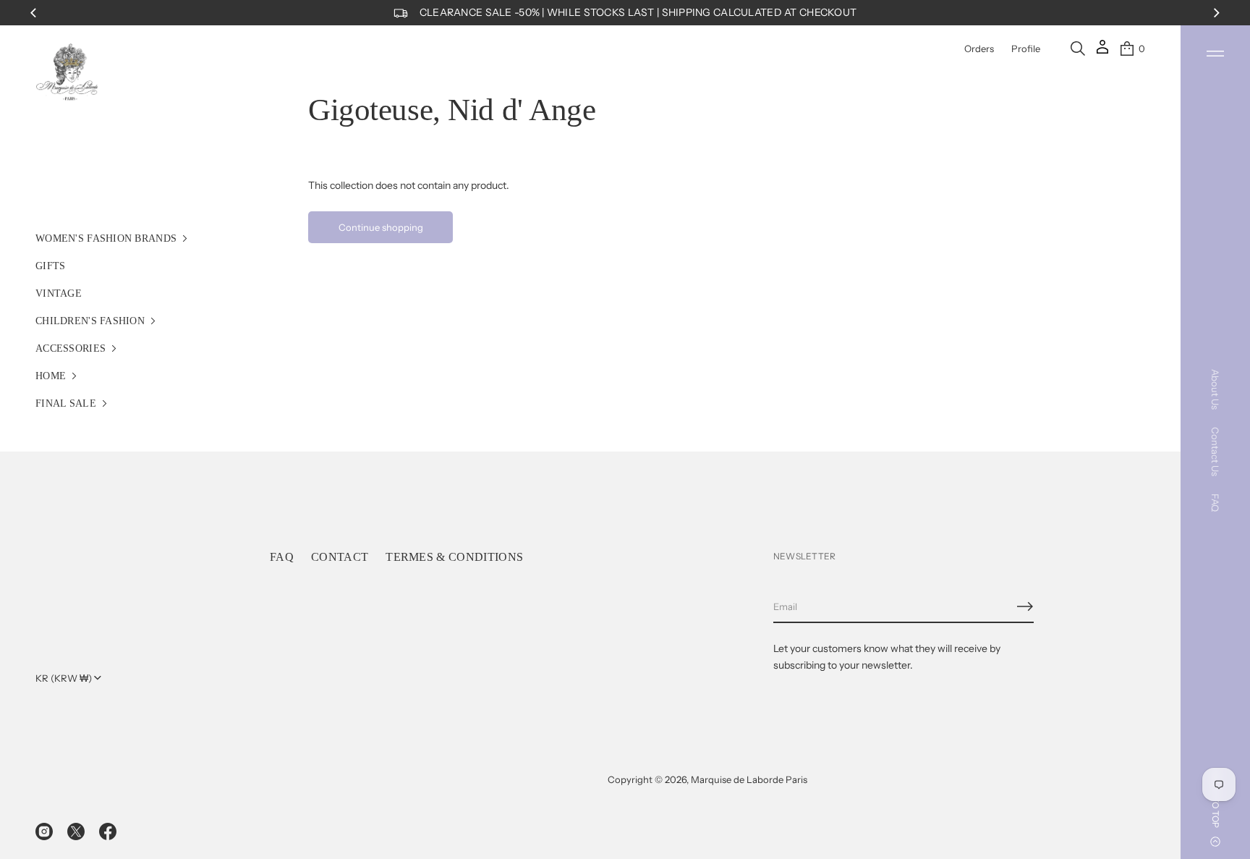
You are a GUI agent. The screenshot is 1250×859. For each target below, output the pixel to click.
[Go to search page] (1078, 48)
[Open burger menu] (1215, 53)
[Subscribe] (1025, 606)
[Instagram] (44, 831)
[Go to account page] (1102, 52)
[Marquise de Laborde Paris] (67, 72)
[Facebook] (108, 831)
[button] (1078, 48)
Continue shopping (381, 227)
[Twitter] (76, 831)
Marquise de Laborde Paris (749, 779)
